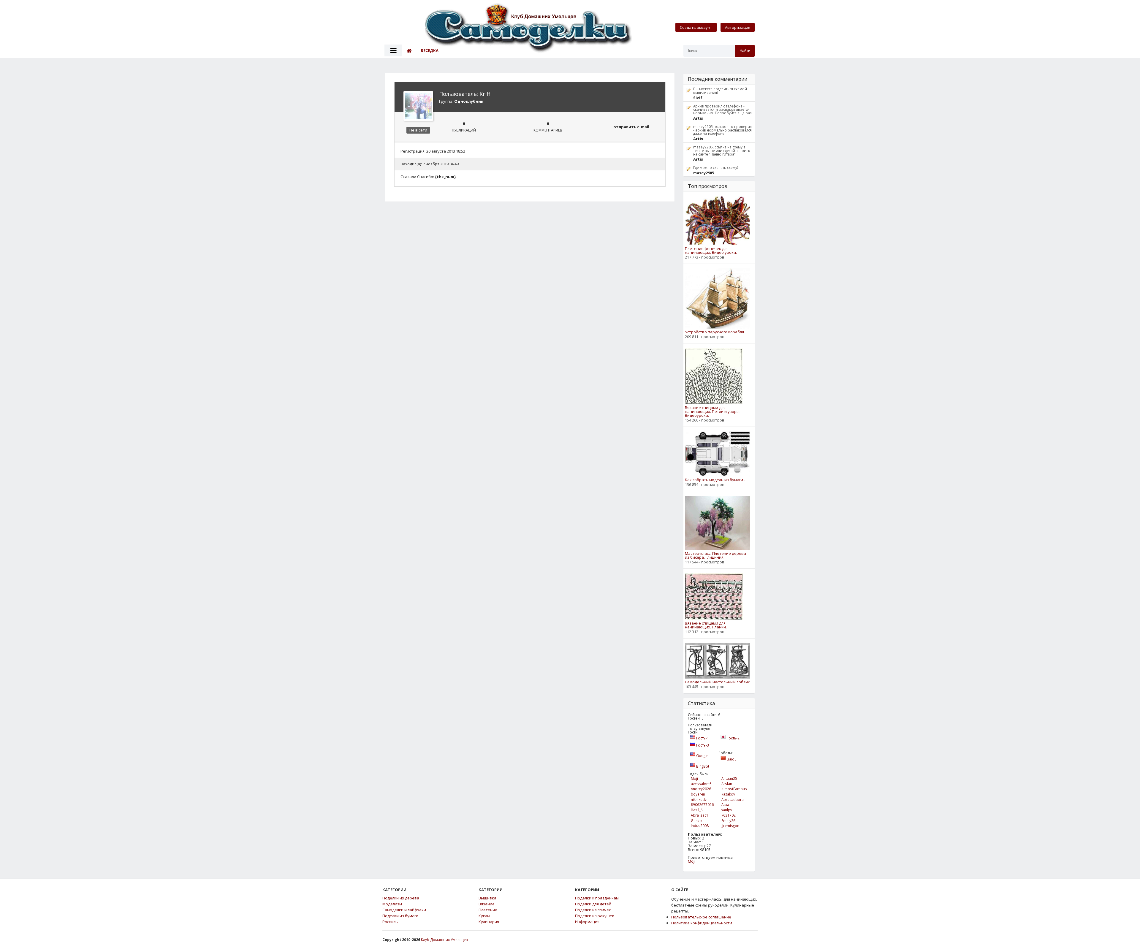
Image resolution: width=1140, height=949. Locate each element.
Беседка (429, 50)
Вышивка (487, 898)
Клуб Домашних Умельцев (444, 939)
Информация (587, 922)
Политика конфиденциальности (701, 923)
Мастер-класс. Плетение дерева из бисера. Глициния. (715, 555)
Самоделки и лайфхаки (404, 910)
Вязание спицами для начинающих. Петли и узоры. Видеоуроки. (712, 411)
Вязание (487, 904)
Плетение (488, 910)
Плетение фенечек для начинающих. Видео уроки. (711, 250)
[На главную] (529, 28)
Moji (691, 861)
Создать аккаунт (696, 27)
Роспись (390, 922)
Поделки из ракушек (594, 916)
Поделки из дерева (400, 898)
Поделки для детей (593, 904)
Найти (745, 50)
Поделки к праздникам (597, 898)
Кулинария (489, 922)
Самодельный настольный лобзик (717, 682)
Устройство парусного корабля (714, 332)
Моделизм (392, 904)
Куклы (484, 916)
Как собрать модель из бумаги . (715, 480)
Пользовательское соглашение (701, 917)
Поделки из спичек (593, 910)
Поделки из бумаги (400, 916)
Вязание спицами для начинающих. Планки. (706, 625)
